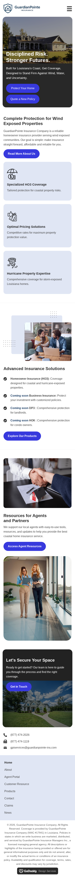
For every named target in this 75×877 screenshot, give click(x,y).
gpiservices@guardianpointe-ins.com (33, 747)
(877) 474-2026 (19, 734)
